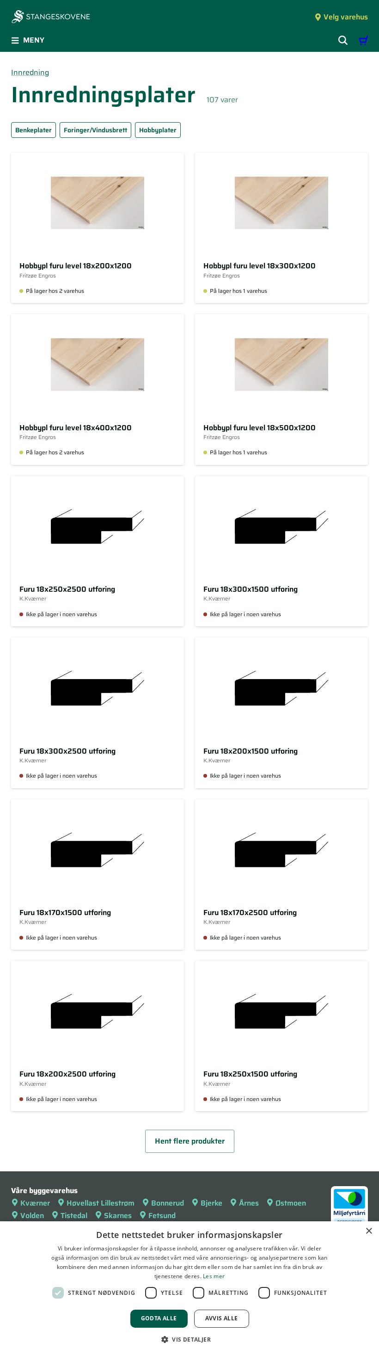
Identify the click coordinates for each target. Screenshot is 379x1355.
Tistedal (74, 1215)
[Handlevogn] (363, 40)
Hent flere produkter (190, 1141)
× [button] (368, 1231)
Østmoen (290, 1203)
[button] (189, 1339)
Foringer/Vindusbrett (95, 130)
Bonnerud (167, 1203)
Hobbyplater (158, 130)
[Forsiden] (51, 17)
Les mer (214, 1276)
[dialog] (189, 1288)
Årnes (249, 1203)
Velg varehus (346, 17)
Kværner (35, 1203)
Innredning (30, 72)
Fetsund (162, 1215)
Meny (33, 40)
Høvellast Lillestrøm (100, 1203)
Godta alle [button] (159, 1318)
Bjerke (211, 1203)
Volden (32, 1215)
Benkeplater (33, 130)
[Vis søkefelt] (343, 40)
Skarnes (118, 1215)
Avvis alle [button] (221, 1318)
